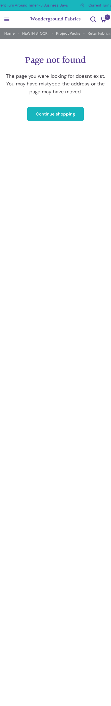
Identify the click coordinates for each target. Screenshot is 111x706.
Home (9, 33)
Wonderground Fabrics (55, 19)
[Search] (93, 19)
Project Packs (68, 33)
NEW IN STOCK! (35, 33)
